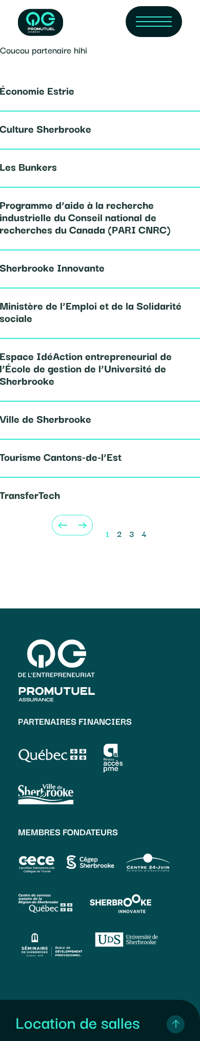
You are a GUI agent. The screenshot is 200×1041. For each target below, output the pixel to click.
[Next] (82, 525)
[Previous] (62, 525)
